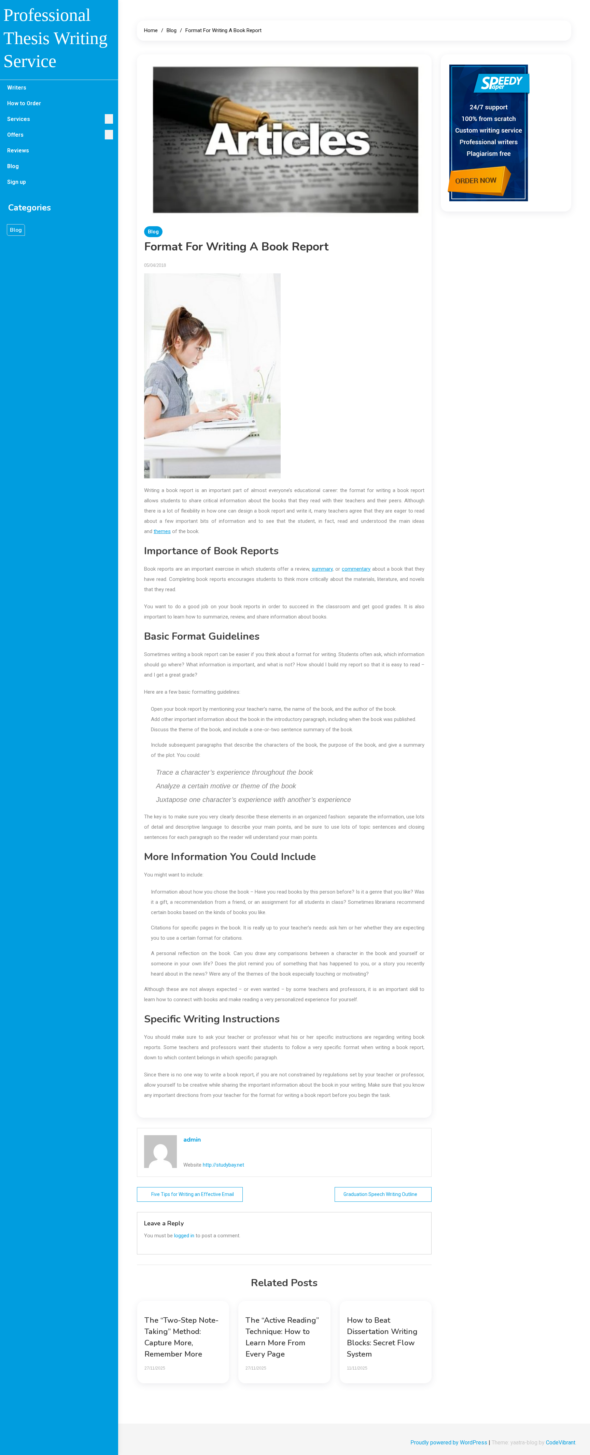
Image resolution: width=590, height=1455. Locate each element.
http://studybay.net (223, 1165)
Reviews (18, 150)
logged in (184, 1236)
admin (192, 1140)
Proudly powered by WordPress (449, 1442)
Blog (13, 166)
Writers (16, 87)
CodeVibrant (560, 1442)
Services (18, 119)
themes (162, 531)
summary (322, 569)
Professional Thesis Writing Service (55, 38)
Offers (15, 135)
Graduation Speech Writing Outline (380, 1194)
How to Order (24, 103)
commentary (356, 569)
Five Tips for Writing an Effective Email (192, 1194)
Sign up (16, 182)
